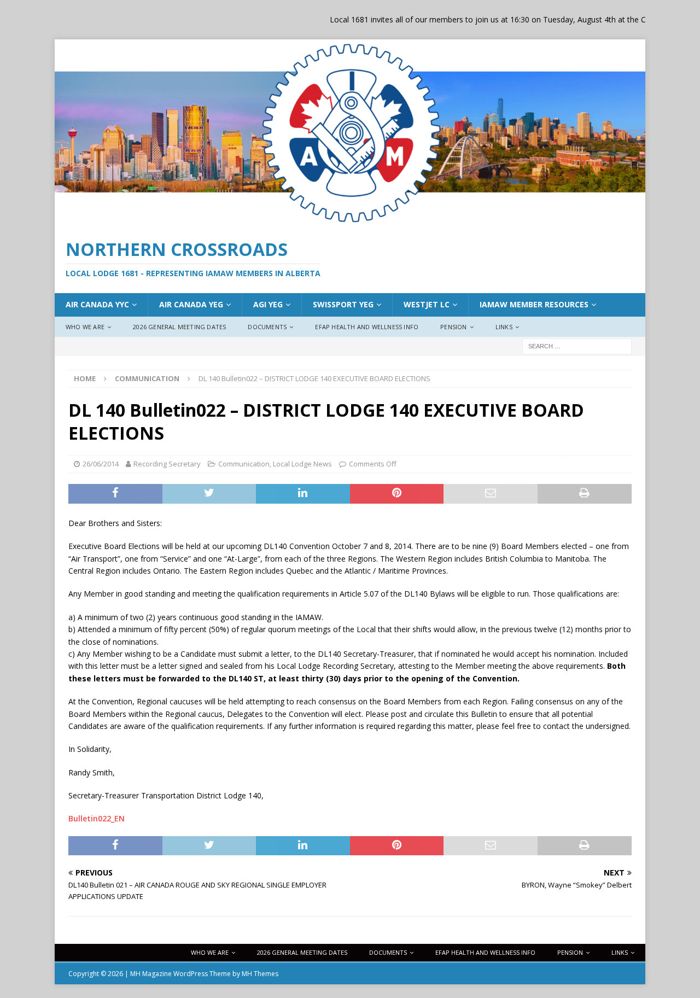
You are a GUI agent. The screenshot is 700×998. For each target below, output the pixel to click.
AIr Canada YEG (191, 304)
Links (503, 327)
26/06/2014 (101, 464)
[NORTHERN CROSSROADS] (350, 220)
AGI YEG (268, 304)
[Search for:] (577, 346)
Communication (244, 464)
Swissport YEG (343, 304)
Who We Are (85, 327)
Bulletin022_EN (96, 818)
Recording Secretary (167, 464)
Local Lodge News (302, 464)
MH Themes (260, 973)
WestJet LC (427, 304)
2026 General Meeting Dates (179, 327)
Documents (267, 327)
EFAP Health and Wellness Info (366, 327)
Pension (453, 327)
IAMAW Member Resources (534, 304)
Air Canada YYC (97, 304)
